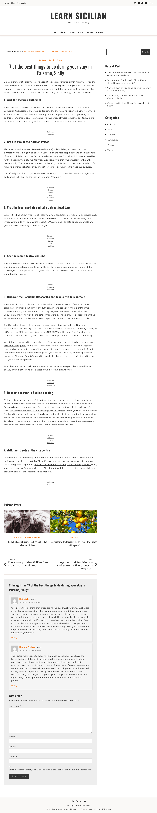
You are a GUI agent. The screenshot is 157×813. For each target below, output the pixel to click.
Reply (14, 637)
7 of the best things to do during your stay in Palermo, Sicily (129, 89)
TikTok (142, 3)
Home (6, 3)
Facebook (139, 3)
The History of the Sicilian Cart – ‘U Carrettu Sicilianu (125, 96)
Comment (15, 706)
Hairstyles (24, 599)
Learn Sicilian (78, 15)
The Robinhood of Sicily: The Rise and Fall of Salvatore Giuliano (27, 543)
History (63, 32)
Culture (99, 32)
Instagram (135, 3)
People (90, 32)
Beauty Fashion (27, 647)
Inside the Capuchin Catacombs (50, 382)
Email (12, 746)
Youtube (145, 3)
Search (145, 52)
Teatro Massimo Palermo (50, 286)
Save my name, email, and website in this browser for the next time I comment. (50, 769)
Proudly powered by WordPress (61, 809)
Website (13, 756)
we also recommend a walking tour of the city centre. (63, 464)
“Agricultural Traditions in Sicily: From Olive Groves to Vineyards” (74, 543)
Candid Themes (103, 809)
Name (13, 736)
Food (72, 32)
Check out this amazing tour (76, 218)
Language (112, 140)
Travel (80, 32)
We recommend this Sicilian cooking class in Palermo (37, 410)
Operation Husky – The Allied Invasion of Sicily (128, 104)
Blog (13, 3)
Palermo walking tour (50, 484)
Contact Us (21, 3)
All (55, 32)
